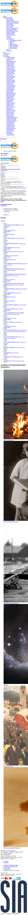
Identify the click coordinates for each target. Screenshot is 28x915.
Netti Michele (10, 97)
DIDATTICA (7, 53)
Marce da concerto (14, 45)
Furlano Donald (10, 82)
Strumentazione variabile (12, 30)
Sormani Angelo (10, 126)
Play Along (9, 50)
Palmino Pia (9, 101)
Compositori (6, 56)
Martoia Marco (10, 92)
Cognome (3, 179)
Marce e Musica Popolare (13, 28)
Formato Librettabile (11, 29)
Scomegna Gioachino (12, 120)
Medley (11, 42)
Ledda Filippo (10, 90)
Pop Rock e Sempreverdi (12, 21)
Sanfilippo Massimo (11, 118)
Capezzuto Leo (10, 68)
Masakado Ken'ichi (11, 93)
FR (4, 138)
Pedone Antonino (11, 102)
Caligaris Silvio (10, 65)
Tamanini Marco (10, 130)
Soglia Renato (10, 124)
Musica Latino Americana (13, 22)
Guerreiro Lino (10, 88)
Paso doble (12, 41)
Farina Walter (10, 78)
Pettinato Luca (10, 105)
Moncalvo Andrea (11, 94)
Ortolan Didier (10, 100)
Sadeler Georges (10, 116)
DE (6, 138)
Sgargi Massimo (10, 122)
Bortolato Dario (10, 62)
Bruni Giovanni (10, 64)
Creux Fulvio (10, 74)
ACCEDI (3, 167)
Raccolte (9, 36)
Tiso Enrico (9, 132)
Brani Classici (10, 18)
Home (5, 16)
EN (3, 138)
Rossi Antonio (10, 114)
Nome (2, 177)
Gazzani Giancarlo (11, 85)
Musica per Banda (8, 17)
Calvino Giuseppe (11, 66)
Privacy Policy (13, 186)
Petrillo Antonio (10, 104)
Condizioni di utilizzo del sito (10, 866)
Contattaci (6, 862)
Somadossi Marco (11, 125)
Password (3, 166)
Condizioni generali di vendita (11, 865)
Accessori (6, 54)
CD (4, 52)
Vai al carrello (4, 155)
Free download (10, 38)
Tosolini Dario (10, 133)
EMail (3, 180)
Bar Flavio (9, 60)
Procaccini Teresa (11, 106)
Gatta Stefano (10, 84)
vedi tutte (3, 221)
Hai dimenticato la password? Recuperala (10, 169)
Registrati (3, 173)
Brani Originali (10, 20)
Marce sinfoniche (14, 46)
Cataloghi (9, 37)
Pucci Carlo (9, 108)
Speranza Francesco (11, 128)
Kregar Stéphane (10, 89)
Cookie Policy (7, 869)
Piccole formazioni (11, 34)
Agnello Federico (11, 57)
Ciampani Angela (11, 73)
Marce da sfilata (13, 48)
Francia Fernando (11, 81)
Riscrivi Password (5, 185)
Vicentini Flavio (10, 134)
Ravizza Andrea (10, 113)
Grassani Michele (11, 86)
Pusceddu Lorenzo (11, 110)
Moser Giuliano (10, 96)
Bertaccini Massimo (11, 61)
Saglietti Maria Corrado (12, 117)
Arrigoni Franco (10, 58)
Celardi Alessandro (11, 70)
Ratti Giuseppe (10, 112)
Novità (8, 49)
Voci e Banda (10, 26)
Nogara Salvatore (11, 98)
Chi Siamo (6, 861)
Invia (2, 197)
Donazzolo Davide (11, 76)
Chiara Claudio (10, 72)
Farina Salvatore (10, 77)
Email (2, 164)
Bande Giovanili (10, 33)
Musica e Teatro (10, 25)
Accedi (2, 174)
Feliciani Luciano (11, 80)
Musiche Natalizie (11, 32)
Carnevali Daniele (11, 69)
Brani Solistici (10, 24)
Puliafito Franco (10, 109)
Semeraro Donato (11, 121)
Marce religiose (13, 44)
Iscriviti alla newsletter (6, 204)
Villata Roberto (10, 129)
